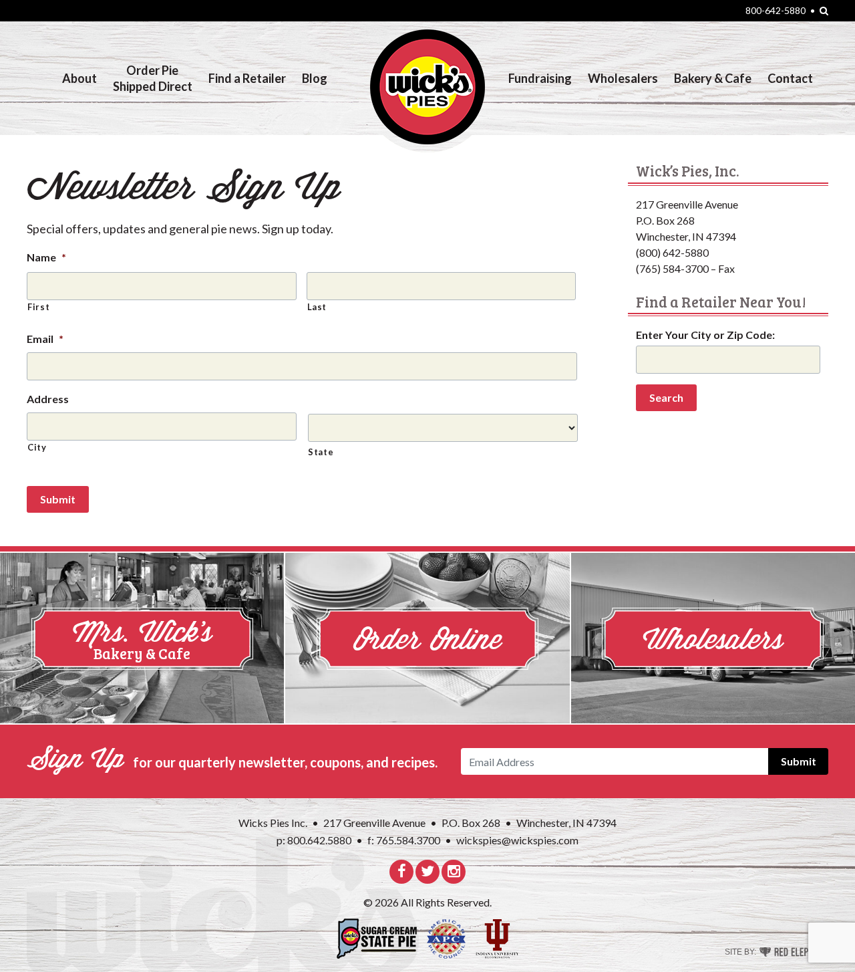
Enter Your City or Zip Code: (705, 334)
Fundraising (540, 78)
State (320, 452)
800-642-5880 (775, 10)
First (38, 306)
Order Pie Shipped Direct (152, 78)
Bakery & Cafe (712, 78)
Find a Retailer (247, 78)
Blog (314, 78)
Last (317, 306)
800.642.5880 (314, 840)
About (79, 78)
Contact (790, 78)
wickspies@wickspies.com (517, 840)
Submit (57, 499)
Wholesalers (623, 78)
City (37, 447)
